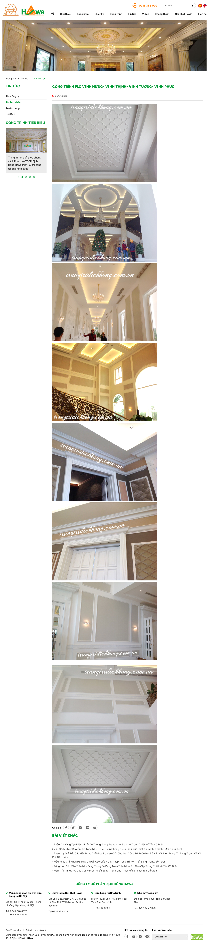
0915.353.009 (60, 911)
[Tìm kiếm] (192, 5)
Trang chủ (11, 78)
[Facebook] (127, 936)
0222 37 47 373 (147, 908)
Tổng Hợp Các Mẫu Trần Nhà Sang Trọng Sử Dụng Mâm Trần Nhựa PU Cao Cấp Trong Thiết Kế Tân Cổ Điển (115, 866)
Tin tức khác (39, 78)
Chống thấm (162, 14)
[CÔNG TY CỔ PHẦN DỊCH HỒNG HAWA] (23, 10)
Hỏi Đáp (10, 114)
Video (145, 14)
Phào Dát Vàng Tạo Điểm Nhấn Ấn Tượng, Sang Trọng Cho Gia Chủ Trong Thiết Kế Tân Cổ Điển (108, 844)
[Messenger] (140, 936)
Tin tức (132, 14)
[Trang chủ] (52, 14)
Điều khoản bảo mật (36, 930)
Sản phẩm (83, 14)
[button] (18, 180)
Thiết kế (99, 14)
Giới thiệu (65, 14)
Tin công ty (12, 96)
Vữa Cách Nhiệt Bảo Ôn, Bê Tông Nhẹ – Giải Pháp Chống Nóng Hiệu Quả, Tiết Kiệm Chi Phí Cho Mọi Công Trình (118, 849)
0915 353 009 (148, 5)
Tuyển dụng (13, 108)
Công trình (116, 14)
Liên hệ (202, 14)
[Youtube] (134, 936)
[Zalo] (147, 936)
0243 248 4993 (18, 914)
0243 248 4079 (18, 911)
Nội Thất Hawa (183, 14)
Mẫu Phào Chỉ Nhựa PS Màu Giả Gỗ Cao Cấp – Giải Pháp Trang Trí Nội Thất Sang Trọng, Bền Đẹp (110, 861)
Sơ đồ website (13, 930)
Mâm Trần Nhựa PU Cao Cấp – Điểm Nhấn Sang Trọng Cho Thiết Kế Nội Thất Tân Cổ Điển (105, 870)
